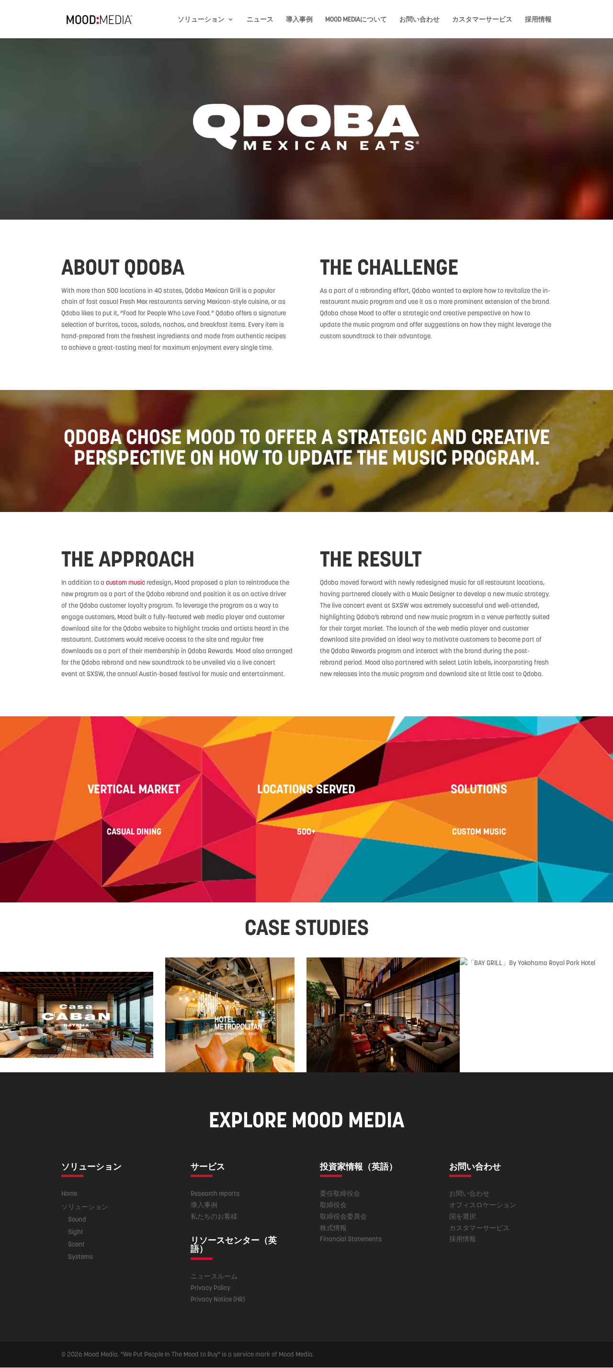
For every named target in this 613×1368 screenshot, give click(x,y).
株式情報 (333, 1227)
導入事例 (299, 19)
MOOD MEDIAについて (356, 19)
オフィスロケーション (482, 1205)
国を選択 (462, 1216)
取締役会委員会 (343, 1216)
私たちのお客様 (214, 1216)
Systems (80, 1256)
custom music (125, 582)
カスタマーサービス (482, 19)
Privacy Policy (210, 1287)
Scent (76, 1244)
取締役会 (333, 1205)
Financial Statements (351, 1239)
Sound (77, 1219)
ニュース (260, 19)
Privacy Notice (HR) (218, 1299)
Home (69, 1193)
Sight (75, 1231)
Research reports (215, 1193)
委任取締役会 (340, 1193)
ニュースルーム (214, 1276)
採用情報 (538, 19)
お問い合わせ (419, 19)
